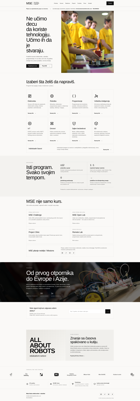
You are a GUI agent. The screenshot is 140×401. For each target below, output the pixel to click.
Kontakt (90, 3)
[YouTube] (69, 252)
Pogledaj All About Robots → (77, 355)
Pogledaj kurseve (32, 65)
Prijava (110, 3)
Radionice (67, 3)
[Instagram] (62, 252)
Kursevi (61, 3)
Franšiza (79, 3)
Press (84, 3)
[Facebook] (73, 252)
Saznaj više (32, 113)
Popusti (73, 3)
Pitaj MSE (46, 65)
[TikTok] (66, 252)
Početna (56, 3)
